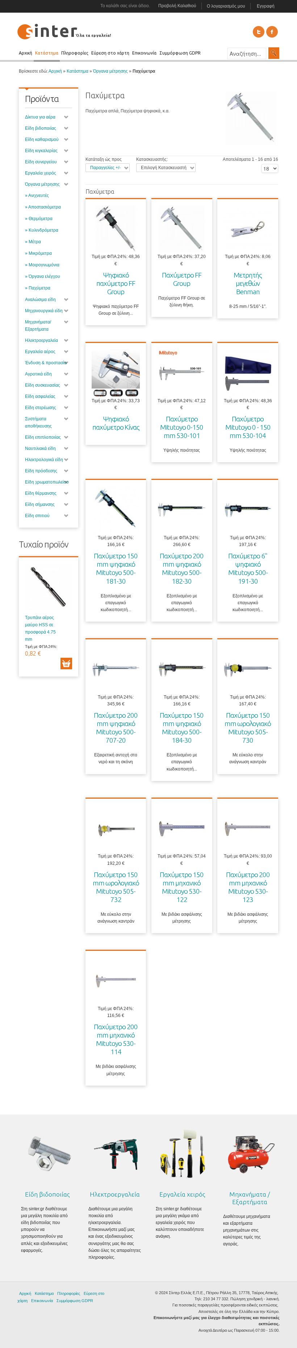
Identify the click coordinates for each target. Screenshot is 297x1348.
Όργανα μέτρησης (110, 71)
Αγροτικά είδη (38, 374)
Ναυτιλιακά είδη (40, 448)
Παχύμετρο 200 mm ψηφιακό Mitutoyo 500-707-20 (116, 727)
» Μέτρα (33, 241)
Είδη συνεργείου (41, 161)
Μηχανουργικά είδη (44, 310)
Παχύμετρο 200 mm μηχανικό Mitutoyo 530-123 (248, 887)
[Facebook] (272, 32)
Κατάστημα (77, 71)
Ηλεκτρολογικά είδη (44, 459)
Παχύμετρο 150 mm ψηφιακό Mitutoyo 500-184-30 (182, 727)
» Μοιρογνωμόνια (42, 264)
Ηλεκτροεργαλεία (41, 340)
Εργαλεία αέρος (40, 351)
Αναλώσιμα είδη (40, 299)
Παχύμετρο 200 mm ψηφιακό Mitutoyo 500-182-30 (182, 568)
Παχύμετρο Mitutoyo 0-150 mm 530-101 (181, 427)
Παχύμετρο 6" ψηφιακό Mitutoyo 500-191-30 (248, 568)
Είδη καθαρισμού (42, 139)
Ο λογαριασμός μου (226, 6)
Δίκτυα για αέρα (40, 117)
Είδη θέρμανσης (41, 493)
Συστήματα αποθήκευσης (38, 422)
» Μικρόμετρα (38, 253)
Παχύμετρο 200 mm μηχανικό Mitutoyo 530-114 (116, 1039)
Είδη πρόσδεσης (41, 470)
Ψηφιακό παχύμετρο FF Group (115, 283)
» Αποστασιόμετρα (43, 207)
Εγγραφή (266, 6)
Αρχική (55, 71)
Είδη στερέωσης (40, 407)
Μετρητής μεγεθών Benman (248, 283)
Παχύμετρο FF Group (181, 279)
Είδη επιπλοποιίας (43, 437)
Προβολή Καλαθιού (177, 5)
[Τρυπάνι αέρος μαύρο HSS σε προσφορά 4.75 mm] (48, 588)
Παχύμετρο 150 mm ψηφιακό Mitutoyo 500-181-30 (116, 568)
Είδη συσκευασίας (42, 385)
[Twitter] (258, 32)
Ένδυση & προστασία (46, 362)
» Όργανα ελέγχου (42, 276)
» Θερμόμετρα (39, 218)
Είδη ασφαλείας (40, 396)
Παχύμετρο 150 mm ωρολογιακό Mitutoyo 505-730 (248, 727)
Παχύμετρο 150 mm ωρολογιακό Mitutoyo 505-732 (116, 887)
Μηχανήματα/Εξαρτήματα (38, 325)
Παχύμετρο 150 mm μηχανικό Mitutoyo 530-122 (182, 887)
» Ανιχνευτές (37, 195)
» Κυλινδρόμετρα (41, 230)
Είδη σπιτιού (37, 515)
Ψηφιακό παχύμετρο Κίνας (115, 423)
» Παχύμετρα (37, 288)
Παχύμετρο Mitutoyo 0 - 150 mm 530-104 (248, 427)
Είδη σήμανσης (40, 504)
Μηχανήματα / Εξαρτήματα (249, 1198)
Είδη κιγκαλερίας (41, 150)
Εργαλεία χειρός (40, 173)
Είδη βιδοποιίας (40, 128)
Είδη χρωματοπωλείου (47, 482)
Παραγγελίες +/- (105, 167)
